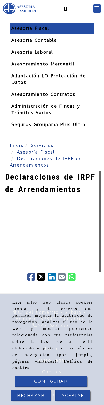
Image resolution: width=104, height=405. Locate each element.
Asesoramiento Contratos (43, 94)
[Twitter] (42, 278)
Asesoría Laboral (32, 52)
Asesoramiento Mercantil (43, 63)
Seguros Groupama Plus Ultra (48, 124)
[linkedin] (53, 278)
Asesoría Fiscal (30, 28)
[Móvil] (65, 9)
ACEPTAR (72, 395)
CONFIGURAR (50, 381)
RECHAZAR (30, 395)
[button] (97, 8)
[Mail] (63, 278)
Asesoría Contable (34, 40)
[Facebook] (32, 278)
